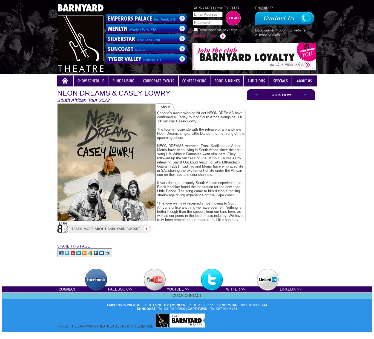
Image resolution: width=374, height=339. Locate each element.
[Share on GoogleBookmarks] (90, 252)
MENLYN (178, 305)
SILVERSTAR (227, 305)
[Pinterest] (73, 252)
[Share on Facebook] (61, 252)
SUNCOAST (146, 309)
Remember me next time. (218, 30)
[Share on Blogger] (84, 252)
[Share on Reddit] (107, 252)
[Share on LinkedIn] (79, 252)
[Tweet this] (67, 252)
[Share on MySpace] (102, 252)
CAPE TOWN (198, 309)
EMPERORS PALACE (123, 305)
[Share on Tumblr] (96, 252)
